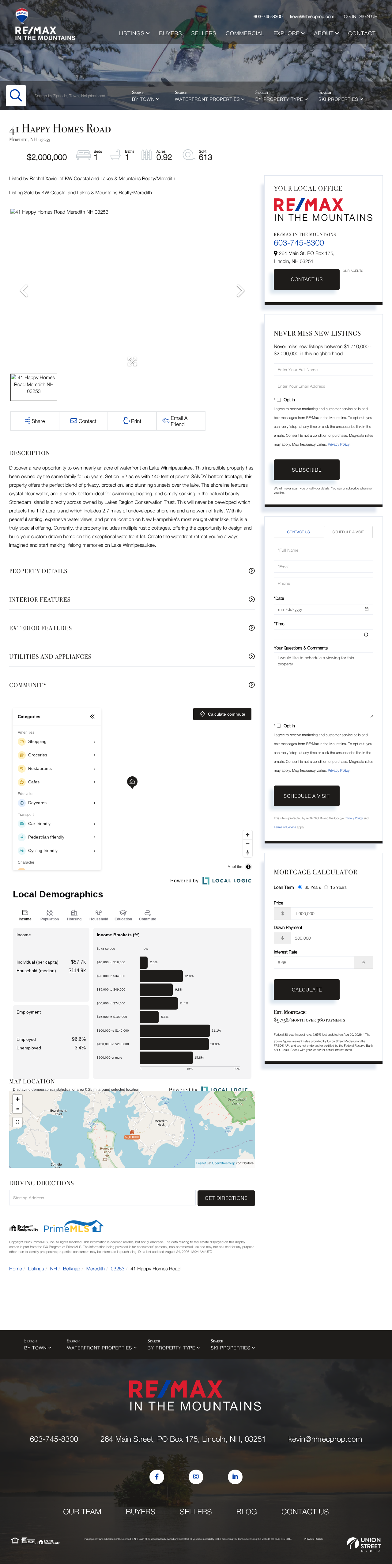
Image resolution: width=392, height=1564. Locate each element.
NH (53, 1269)
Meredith (95, 1269)
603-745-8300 (268, 16)
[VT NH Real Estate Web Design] (364, 1544)
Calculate (307, 989)
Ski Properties (338, 99)
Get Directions (226, 1198)
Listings (36, 1269)
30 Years (312, 887)
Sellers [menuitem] (204, 33)
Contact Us (307, 279)
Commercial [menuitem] (245, 33)
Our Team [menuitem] (82, 1511)
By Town (143, 99)
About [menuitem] (324, 33)
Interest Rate (285, 951)
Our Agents (353, 271)
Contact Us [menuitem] (305, 1511)
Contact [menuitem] (362, 33)
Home (15, 1269)
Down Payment (288, 927)
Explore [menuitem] (286, 33)
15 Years (338, 887)
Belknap (71, 1269)
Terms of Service (285, 827)
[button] (16, 95)
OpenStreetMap (223, 1163)
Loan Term (284, 887)
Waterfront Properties (207, 99)
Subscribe (307, 470)
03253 (117, 1269)
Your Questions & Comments (301, 647)
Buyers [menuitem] (170, 33)
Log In (348, 16)
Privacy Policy (338, 444)
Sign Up (368, 16)
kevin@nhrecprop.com (312, 16)
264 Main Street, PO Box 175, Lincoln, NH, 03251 (183, 1439)
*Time (279, 623)
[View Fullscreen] (17, 1122)
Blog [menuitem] (246, 1511)
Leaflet (201, 1163)
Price (278, 902)
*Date (279, 598)
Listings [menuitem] (132, 33)
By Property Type (279, 99)
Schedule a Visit (348, 532)
